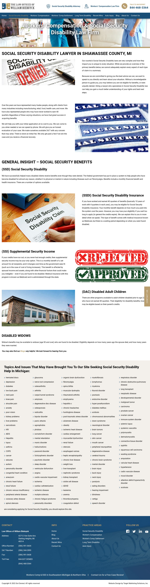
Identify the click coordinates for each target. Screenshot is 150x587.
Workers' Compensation (39, 16)
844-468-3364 (139, 7)
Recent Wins (98, 16)
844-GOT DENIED (25, 559)
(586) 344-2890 (24, 550)
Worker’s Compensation (92, 535)
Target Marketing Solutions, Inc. (135, 583)
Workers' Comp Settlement (62, 16)
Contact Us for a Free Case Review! (107, 575)
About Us (125, 16)
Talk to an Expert (137, 4)
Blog (117, 16)
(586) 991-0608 (24, 555)
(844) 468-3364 (24, 564)
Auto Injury (109, 16)
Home (4, 16)
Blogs (22, 351)
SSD (44, 575)
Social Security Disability (18, 16)
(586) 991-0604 (24, 546)
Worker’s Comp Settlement (93, 538)
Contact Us (135, 16)
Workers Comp (33, 575)
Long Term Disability (83, 16)
